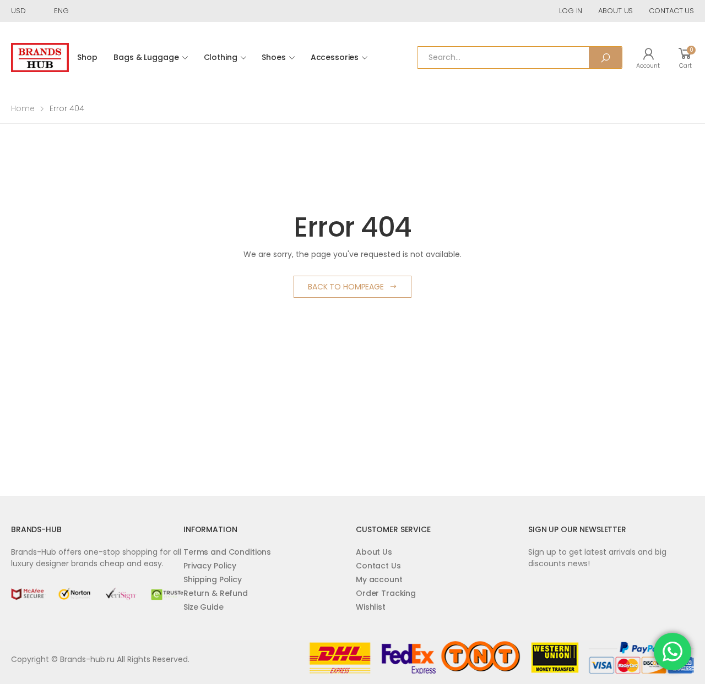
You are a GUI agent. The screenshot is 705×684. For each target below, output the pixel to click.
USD (18, 11)
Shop (87, 57)
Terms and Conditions (227, 551)
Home (23, 108)
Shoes (273, 57)
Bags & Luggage (145, 57)
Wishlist (371, 606)
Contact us (671, 11)
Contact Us (378, 565)
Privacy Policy (209, 565)
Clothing (220, 57)
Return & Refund (215, 593)
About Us (374, 551)
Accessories (335, 57)
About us (615, 11)
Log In (570, 11)
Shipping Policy (212, 579)
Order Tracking (386, 593)
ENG (61, 11)
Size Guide (203, 606)
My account (379, 579)
